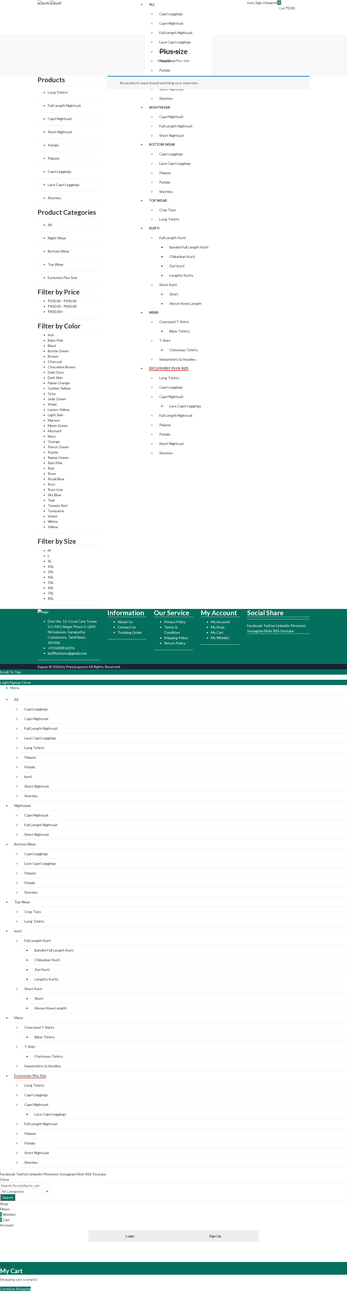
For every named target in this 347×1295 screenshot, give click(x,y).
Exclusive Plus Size (62, 277)
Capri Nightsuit (60, 119)
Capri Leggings (59, 171)
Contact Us (127, 627)
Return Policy (174, 643)
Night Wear (57, 238)
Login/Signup (10, 682)
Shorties (54, 198)
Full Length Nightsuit (64, 105)
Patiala (53, 145)
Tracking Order (130, 632)
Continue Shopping (15, 1289)
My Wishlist (220, 638)
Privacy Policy (175, 622)
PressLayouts (77, 667)
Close (26, 682)
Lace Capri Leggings (64, 184)
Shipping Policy (176, 638)
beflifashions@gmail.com (67, 653)
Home (162, 60)
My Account (220, 622)
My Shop (218, 627)
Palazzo (53, 158)
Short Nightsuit (60, 132)
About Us (125, 622)
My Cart (217, 632)
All (50, 225)
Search (7, 1197)
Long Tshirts (58, 92)
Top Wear (56, 264)
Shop (171, 60)
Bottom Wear (58, 251)
